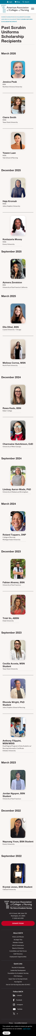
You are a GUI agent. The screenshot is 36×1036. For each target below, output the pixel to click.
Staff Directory (18, 954)
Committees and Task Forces (18, 951)
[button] (25, 2)
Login (10, 2)
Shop (18, 2)
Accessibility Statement (21, 1023)
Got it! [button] (6, 1033)
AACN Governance (18, 945)
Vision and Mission (18, 937)
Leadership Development (18, 970)
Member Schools (18, 942)
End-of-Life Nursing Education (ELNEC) (18, 984)
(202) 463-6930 (19, 918)
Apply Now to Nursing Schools (18, 979)
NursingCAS (18, 981)
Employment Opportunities (18, 956)
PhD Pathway (18, 976)
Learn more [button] (26, 1029)
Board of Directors (18, 948)
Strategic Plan (18, 939)
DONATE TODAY (18, 923)
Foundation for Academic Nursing (18, 973)
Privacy (11, 1023)
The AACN (18, 967)
